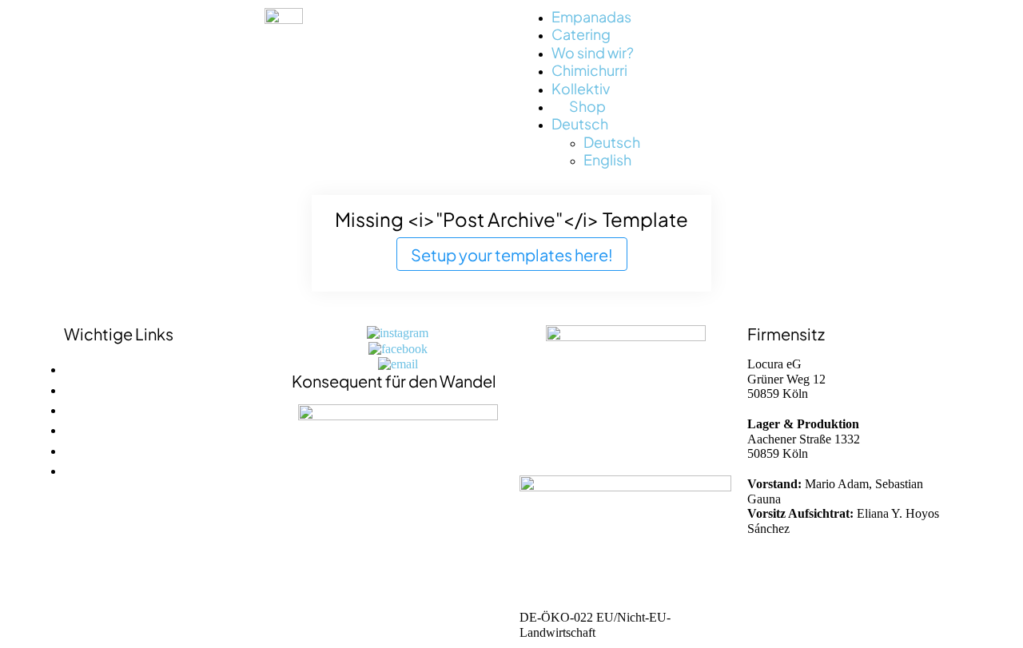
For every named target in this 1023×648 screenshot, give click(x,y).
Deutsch (579, 122)
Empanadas (591, 15)
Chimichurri (589, 69)
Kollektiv (580, 87)
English (607, 158)
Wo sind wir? (592, 51)
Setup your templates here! (512, 254)
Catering (581, 33)
